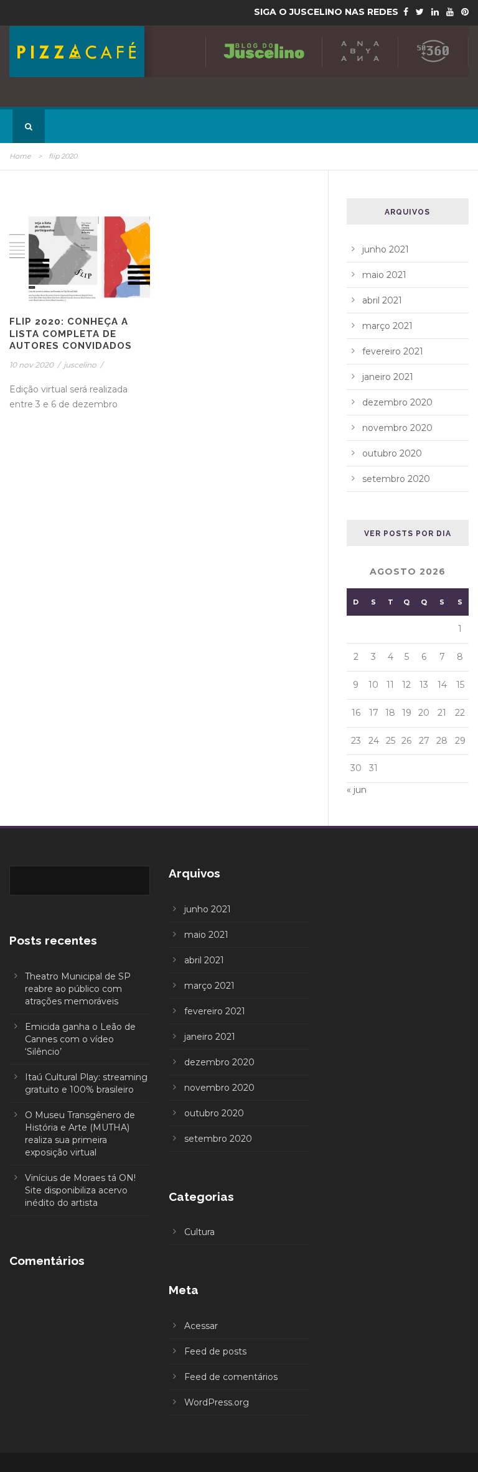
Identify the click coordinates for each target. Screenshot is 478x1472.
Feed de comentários (231, 1376)
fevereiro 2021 (392, 351)
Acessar (201, 1325)
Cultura (199, 1232)
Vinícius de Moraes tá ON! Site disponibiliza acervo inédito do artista (80, 1190)
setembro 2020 (396, 478)
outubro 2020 (392, 453)
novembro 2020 (397, 427)
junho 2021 (385, 249)
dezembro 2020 (397, 402)
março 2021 (387, 325)
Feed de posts (215, 1351)
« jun (357, 789)
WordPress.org (216, 1402)
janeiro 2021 (387, 376)
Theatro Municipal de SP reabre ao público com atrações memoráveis (78, 989)
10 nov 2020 (31, 364)
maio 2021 (384, 274)
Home (20, 156)
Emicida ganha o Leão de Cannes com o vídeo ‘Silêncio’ (80, 1039)
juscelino (79, 364)
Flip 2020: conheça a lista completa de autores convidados (70, 333)
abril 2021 (382, 300)
